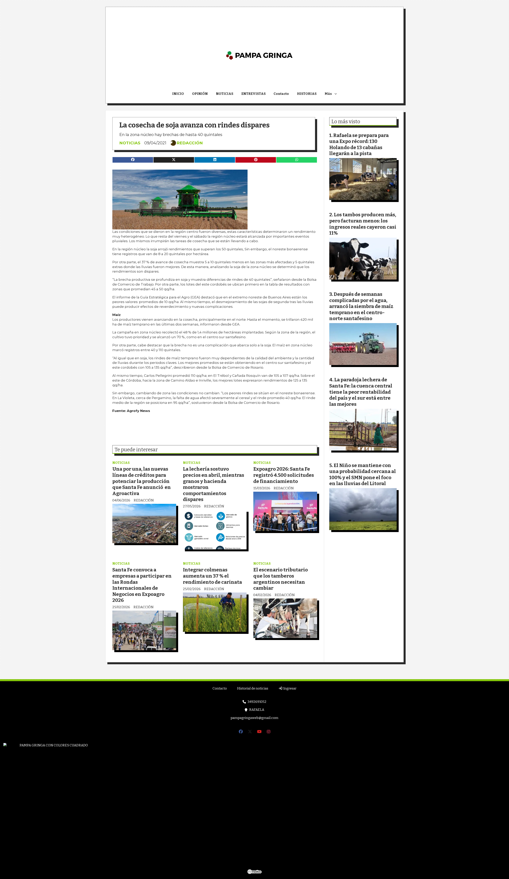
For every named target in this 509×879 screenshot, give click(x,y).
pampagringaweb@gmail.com (254, 718)
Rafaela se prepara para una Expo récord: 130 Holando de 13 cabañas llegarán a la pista (359, 144)
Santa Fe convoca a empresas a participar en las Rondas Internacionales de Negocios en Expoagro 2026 (142, 585)
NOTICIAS (224, 94)
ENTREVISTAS (253, 94)
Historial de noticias (252, 688)
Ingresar (289, 688)
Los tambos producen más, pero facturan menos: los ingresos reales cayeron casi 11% (362, 224)
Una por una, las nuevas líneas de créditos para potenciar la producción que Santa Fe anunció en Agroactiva (141, 481)
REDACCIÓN (190, 143)
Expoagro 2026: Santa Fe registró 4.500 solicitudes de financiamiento (283, 475)
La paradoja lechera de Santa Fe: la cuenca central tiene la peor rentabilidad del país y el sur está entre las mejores (360, 392)
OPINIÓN (200, 94)
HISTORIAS (307, 94)
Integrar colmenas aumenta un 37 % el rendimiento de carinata (212, 576)
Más (328, 94)
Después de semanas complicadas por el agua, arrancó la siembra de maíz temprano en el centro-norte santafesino (361, 306)
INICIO (178, 94)
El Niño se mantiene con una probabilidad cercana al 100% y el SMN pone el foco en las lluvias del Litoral (362, 474)
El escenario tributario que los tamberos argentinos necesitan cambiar (280, 579)
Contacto (281, 94)
